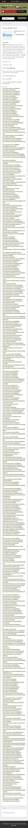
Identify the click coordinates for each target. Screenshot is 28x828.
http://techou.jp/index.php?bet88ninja (11, 799)
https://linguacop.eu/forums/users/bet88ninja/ (13, 540)
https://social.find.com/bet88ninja (10, 604)
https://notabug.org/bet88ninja (9, 341)
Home (3, 23)
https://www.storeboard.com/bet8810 (11, 294)
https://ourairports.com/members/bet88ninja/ (12, 411)
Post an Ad (22, 18)
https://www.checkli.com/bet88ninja (10, 427)
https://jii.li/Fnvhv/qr (7, 118)
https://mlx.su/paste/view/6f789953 (10, 483)
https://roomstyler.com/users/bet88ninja (11, 391)
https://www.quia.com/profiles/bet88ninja (12, 271)
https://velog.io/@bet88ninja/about (10, 372)
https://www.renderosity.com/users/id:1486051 (13, 293)
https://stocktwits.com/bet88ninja (10, 232)
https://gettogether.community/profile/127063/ (13, 541)
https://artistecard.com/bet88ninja (10, 261)
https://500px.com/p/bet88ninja (9, 99)
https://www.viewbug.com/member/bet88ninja (13, 263)
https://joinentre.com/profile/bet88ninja (11, 590)
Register (21, 1)
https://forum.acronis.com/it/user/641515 (12, 169)
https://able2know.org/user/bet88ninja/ (11, 801)
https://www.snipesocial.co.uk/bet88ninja (12, 463)
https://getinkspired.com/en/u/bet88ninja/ (12, 586)
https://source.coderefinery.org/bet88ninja (12, 727)
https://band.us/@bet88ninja (9, 110)
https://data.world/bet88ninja (9, 238)
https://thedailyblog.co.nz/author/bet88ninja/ (12, 179)
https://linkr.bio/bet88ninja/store (10, 783)
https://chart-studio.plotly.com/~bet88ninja (12, 171)
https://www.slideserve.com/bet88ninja (11, 321)
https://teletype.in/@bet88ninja (9, 210)
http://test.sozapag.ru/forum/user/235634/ (12, 611)
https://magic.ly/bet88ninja (8, 218)
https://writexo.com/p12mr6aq (9, 629)
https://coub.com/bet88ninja (9, 257)
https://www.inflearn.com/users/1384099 (12, 718)
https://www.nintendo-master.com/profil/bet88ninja (14, 129)
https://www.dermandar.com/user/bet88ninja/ (12, 658)
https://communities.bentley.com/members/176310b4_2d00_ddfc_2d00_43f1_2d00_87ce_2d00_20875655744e (14, 460)
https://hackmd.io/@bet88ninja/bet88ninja (12, 788)
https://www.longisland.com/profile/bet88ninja (13, 291)
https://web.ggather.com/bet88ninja (10, 599)
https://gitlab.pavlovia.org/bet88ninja (11, 114)
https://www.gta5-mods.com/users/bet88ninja (13, 105)
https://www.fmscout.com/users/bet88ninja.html (13, 651)
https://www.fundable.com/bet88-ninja (11, 269)
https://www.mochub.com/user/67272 (11, 710)
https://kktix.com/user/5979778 (10, 602)
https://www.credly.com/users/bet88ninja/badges (13, 154)
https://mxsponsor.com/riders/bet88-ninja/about (13, 410)
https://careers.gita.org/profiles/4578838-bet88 (13, 122)
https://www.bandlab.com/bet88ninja (11, 310)
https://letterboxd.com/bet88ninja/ (10, 491)
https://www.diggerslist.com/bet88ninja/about (13, 493)
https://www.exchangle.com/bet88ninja (11, 422)
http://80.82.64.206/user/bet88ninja (10, 683)
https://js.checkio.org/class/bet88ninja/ (11, 443)
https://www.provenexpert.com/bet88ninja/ (12, 140)
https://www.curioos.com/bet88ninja (11, 371)
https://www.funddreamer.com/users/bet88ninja (13, 779)
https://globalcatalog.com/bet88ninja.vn (11, 510)
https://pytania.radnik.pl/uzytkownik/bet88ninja (13, 474)
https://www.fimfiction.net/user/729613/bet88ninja (14, 379)
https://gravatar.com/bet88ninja (9, 113)
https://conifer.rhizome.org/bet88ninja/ (11, 216)
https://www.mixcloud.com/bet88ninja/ (11, 144)
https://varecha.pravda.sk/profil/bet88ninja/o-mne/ (14, 230)
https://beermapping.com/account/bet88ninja (13, 697)
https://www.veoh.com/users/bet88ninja (11, 260)
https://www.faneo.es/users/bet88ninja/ (11, 538)
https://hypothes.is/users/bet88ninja (11, 268)
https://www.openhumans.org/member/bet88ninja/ (14, 441)
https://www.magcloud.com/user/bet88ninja (12, 166)
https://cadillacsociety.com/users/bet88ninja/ (13, 527)
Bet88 (4, 44)
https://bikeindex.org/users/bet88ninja (11, 397)
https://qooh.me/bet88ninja (9, 360)
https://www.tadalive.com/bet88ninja (11, 594)
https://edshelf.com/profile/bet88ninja (11, 505)
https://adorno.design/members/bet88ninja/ (12, 621)
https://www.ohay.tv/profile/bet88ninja (11, 241)
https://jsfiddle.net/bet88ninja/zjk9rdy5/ (11, 769)
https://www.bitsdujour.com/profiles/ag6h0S (12, 324)
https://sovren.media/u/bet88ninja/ (10, 657)
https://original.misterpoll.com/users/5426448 (13, 355)
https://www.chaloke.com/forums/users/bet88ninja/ (14, 447)
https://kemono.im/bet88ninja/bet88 (10, 688)
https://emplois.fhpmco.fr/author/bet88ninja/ (12, 526)
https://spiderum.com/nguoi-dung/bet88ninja (12, 712)
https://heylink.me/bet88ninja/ (9, 160)
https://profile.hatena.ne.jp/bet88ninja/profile (12, 757)
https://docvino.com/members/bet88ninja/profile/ (13, 682)
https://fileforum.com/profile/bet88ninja (11, 452)
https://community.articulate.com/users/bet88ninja (14, 155)
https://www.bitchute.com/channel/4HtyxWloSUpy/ (14, 222)
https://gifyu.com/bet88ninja (9, 236)
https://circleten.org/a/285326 (9, 513)
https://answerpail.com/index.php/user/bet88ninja (14, 504)
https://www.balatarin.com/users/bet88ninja (12, 555)
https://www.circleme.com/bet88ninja (11, 121)
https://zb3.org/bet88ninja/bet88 (10, 690)
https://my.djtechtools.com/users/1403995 (12, 469)
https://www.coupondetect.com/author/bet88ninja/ (14, 529)
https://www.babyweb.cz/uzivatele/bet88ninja (13, 221)
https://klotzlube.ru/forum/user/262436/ (11, 311)
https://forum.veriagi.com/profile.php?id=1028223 (14, 305)
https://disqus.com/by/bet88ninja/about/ (11, 127)
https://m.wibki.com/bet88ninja (9, 679)
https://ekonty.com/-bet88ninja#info (10, 436)
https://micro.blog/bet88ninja (9, 199)
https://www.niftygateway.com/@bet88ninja (12, 215)
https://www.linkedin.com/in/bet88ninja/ (11, 91)
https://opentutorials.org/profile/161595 (11, 307)
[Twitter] (4, 1)
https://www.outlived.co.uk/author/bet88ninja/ (13, 285)
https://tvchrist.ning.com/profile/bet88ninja (12, 777)
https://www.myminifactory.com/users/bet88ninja (13, 243)
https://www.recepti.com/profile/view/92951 (12, 708)
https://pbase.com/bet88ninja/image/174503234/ (13, 768)
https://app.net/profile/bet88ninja (10, 266)
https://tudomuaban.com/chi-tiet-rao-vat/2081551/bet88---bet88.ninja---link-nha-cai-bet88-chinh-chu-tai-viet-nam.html (13, 520)
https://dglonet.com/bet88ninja (9, 554)
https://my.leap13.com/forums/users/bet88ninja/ (13, 380)
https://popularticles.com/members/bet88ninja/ (13, 343)
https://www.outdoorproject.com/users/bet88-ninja (14, 568)
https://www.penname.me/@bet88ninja (11, 569)
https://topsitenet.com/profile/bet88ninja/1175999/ (14, 408)
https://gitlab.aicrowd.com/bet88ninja (11, 377)
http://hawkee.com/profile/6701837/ (10, 399)
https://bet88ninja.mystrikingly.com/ (11, 758)
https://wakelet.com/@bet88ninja (10, 111)
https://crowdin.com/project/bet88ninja (11, 782)
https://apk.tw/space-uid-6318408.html (11, 196)
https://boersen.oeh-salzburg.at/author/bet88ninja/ (14, 524)
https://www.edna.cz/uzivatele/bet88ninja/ (12, 340)
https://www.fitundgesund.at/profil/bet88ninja (12, 465)
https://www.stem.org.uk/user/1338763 (11, 219)
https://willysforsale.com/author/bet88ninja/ (12, 490)
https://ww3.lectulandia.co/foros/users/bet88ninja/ (14, 630)
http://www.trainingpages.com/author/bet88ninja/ (13, 522)
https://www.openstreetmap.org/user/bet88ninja (13, 116)
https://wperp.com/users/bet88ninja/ (11, 322)
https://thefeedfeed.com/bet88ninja (10, 304)
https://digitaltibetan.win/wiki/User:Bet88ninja (13, 749)
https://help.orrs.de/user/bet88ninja (10, 130)
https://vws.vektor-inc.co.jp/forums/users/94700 (13, 760)
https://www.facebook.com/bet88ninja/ (11, 88)
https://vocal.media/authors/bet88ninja (11, 197)
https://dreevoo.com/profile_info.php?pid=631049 (13, 585)
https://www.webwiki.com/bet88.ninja (11, 244)
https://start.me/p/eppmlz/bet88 (10, 588)
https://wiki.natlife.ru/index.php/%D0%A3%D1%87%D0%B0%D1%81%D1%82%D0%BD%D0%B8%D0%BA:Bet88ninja (14, 745)
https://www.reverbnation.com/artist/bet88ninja (13, 135)
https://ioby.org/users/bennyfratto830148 (12, 354)
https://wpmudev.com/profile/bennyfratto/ (12, 596)
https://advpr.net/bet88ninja (9, 560)
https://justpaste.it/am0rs (8, 180)
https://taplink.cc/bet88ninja (9, 780)
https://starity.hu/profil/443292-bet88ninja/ (12, 325)
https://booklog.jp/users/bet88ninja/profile (12, 252)
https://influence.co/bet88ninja (9, 308)
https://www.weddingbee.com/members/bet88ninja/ (14, 583)
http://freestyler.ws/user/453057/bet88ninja (12, 610)
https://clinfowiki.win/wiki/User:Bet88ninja (12, 752)
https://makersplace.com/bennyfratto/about (12, 457)
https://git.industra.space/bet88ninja (11, 665)
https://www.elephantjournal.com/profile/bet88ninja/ (14, 643)
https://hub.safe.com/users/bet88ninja (11, 482)
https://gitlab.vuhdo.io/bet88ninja (10, 685)
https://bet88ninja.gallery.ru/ (9, 327)
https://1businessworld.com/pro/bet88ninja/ (12, 508)
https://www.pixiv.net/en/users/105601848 (12, 713)
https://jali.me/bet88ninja (8, 396)
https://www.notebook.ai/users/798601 (11, 119)
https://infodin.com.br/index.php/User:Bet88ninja (13, 747)
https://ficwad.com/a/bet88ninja (10, 680)
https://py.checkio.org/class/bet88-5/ (11, 432)
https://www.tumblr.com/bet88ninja (10, 97)
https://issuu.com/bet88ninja (9, 107)
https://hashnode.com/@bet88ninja (10, 152)
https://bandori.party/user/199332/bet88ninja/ (13, 394)
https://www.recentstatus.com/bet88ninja (12, 488)
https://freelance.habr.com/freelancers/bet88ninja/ (14, 147)
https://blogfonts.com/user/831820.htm (11, 597)
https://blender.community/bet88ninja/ (11, 507)
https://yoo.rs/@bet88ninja (8, 174)
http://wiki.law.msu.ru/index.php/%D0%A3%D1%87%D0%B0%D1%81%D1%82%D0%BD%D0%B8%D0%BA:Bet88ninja (14, 740)
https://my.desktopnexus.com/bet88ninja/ (12, 288)
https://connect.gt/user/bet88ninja (10, 330)
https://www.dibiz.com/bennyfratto (10, 388)
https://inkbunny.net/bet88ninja (9, 407)
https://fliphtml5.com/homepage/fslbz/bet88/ (12, 149)
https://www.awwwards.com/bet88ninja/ (11, 165)
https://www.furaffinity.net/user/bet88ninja (12, 793)
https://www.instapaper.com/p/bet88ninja (12, 108)
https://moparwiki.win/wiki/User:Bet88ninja (12, 733)
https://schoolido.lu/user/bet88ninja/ (11, 533)
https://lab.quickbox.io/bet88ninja (10, 240)
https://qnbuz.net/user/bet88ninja (10, 691)
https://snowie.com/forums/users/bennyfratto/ (13, 579)
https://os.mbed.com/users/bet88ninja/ (11, 265)
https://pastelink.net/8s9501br (9, 283)
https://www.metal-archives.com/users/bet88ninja (14, 258)
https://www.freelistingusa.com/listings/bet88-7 (13, 652)
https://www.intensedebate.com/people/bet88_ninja (14, 182)
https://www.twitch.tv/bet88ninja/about (11, 102)
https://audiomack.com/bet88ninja (10, 194)
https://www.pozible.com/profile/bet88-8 (11, 666)
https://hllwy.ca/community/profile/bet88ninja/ (13, 511)
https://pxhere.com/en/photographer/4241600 (13, 208)
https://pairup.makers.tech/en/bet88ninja (12, 557)
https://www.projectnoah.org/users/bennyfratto (13, 693)
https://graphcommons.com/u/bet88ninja (12, 532)
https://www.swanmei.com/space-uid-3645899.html (14, 316)
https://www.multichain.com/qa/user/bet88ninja (13, 663)
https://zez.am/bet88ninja (8, 558)
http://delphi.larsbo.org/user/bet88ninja (11, 608)
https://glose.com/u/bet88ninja (9, 104)
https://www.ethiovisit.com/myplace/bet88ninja (13, 286)
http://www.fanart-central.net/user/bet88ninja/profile (14, 616)
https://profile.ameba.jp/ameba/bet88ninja (12, 762)
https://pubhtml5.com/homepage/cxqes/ (11, 172)
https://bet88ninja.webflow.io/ (9, 766)
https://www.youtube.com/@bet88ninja (11, 94)
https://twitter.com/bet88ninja (9, 89)
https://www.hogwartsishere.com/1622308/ (12, 755)
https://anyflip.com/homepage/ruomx (11, 168)
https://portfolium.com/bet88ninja (10, 375)
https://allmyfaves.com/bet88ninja (10, 374)
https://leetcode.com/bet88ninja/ (10, 207)
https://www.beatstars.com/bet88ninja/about (12, 329)
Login (24, 1)
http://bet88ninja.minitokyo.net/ (9, 146)
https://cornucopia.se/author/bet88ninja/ (11, 501)
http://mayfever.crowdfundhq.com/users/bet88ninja (14, 272)
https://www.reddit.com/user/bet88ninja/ (11, 100)
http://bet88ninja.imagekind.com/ (10, 552)
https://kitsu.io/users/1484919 (9, 502)
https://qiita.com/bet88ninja (9, 150)
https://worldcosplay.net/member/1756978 (12, 338)
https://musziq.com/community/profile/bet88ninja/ (14, 290)
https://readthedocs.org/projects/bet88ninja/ (12, 138)
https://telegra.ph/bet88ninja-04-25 (10, 530)
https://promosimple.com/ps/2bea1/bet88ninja (13, 797)
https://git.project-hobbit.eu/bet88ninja (11, 686)
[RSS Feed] (2, 1)
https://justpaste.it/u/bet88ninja (9, 183)
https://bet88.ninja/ (20, 34)
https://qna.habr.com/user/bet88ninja (11, 393)
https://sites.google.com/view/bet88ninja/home (13, 674)
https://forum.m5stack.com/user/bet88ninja (12, 390)
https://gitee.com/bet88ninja (9, 136)
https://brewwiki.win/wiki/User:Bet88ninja (12, 754)
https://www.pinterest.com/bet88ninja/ (11, 93)
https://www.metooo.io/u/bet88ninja (10, 571)
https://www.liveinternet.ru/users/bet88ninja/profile (14, 601)
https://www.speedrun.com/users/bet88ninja (12, 299)
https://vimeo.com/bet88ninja (9, 96)
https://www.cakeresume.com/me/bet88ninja (12, 641)
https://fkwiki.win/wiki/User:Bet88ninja (11, 751)
